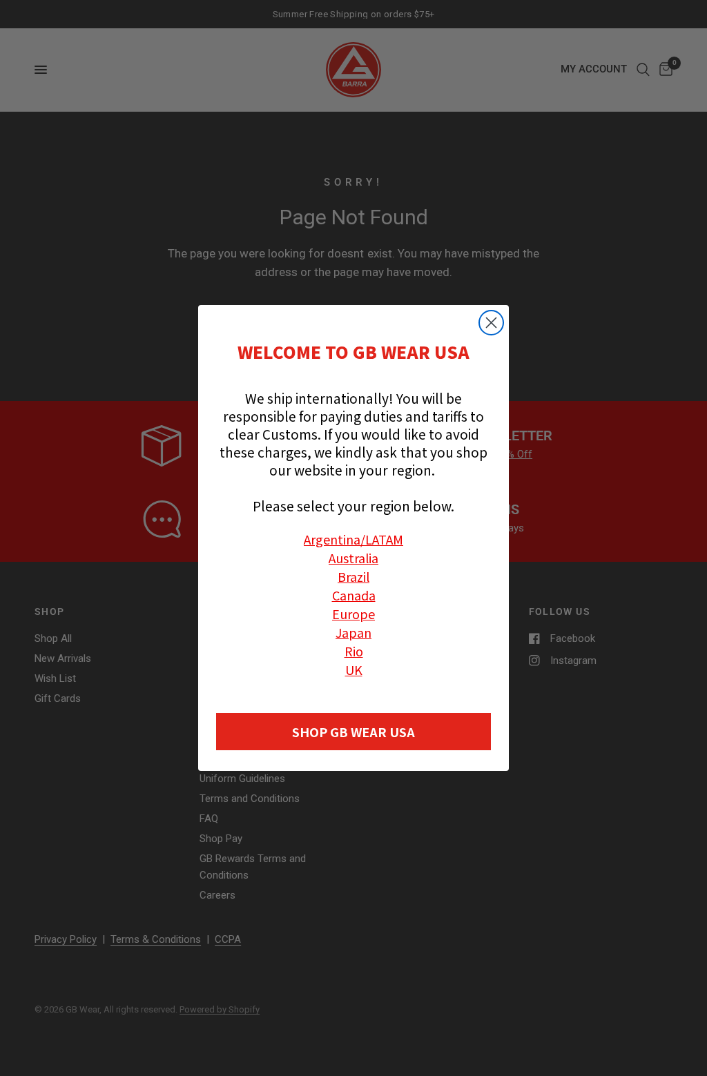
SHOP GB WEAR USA (353, 732)
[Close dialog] (491, 323)
